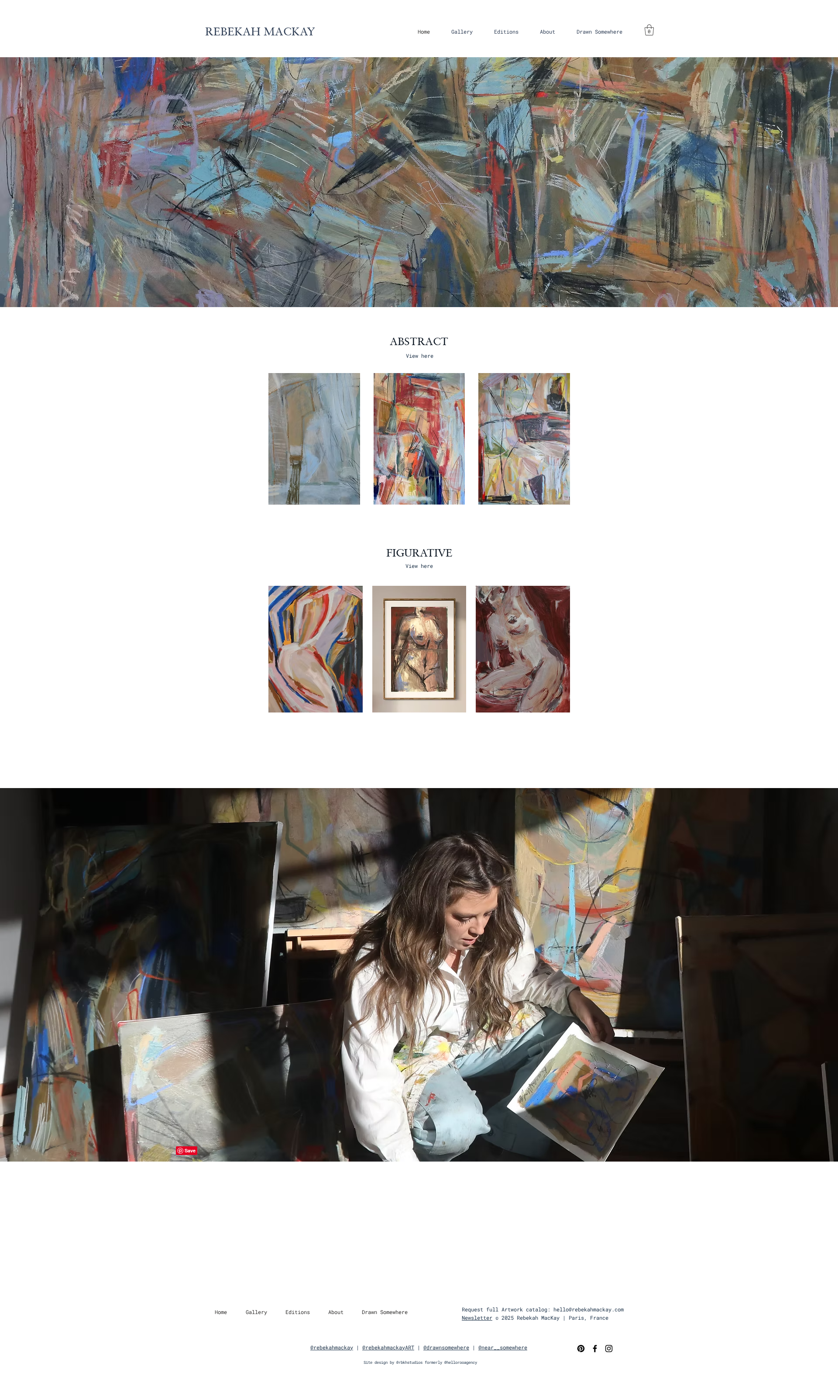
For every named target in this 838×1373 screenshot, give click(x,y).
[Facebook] (595, 1348)
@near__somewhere (502, 1347)
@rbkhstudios (409, 1362)
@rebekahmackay (331, 1347)
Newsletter (477, 1317)
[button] (461, 31)
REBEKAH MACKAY (260, 31)
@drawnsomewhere (446, 1347)
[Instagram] (609, 1348)
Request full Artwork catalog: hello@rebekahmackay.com (543, 1309)
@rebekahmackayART (388, 1347)
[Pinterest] (581, 1348)
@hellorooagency (460, 1362)
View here (419, 355)
